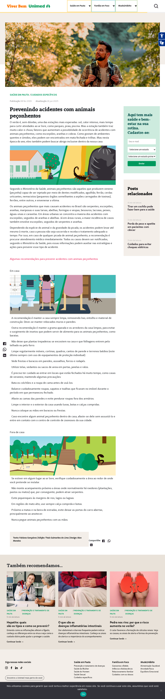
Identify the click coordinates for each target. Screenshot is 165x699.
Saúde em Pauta (77, 5)
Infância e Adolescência (122, 668)
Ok (83, 694)
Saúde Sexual (80, 674)
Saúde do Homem (81, 671)
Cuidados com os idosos (122, 674)
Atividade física (147, 668)
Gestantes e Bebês (120, 666)
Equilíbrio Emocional (150, 671)
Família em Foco (101, 5)
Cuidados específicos (83, 677)
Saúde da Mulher (81, 668)
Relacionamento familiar (122, 671)
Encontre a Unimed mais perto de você (24, 677)
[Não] (161, 690)
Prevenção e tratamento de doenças (89, 666)
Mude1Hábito (124, 5)
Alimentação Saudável (150, 666)
